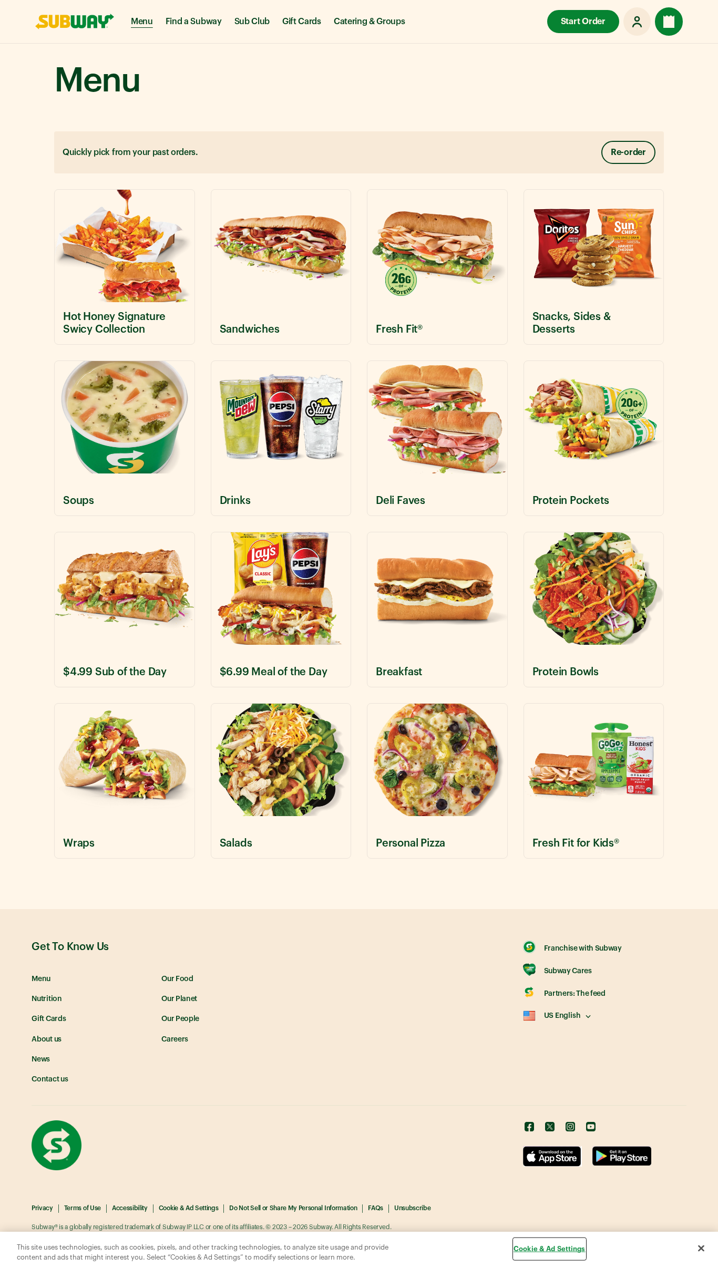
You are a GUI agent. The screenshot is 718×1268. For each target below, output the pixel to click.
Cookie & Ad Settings (189, 1208)
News (41, 1059)
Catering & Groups (369, 21)
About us (46, 1039)
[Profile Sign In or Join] (637, 21)
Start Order (583, 21)
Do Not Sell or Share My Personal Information (293, 1208)
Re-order (628, 152)
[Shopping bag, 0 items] (669, 21)
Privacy (42, 1208)
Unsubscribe (412, 1208)
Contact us (50, 1079)
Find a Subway (194, 21)
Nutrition (47, 999)
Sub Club (252, 21)
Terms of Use (82, 1208)
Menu (142, 21)
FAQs (375, 1208)
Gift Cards (301, 21)
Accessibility (130, 1208)
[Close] (701, 1248)
